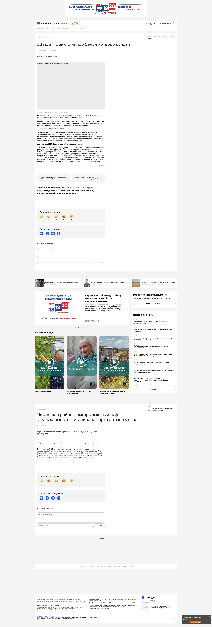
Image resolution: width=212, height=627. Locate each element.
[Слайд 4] (84, 327)
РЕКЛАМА (80, 28)
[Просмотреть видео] (49, 362)
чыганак (101, 165)
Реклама (117, 566)
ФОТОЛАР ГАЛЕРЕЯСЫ (65, 28)
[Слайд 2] (78, 327)
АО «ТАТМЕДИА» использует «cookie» (48, 617)
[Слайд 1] (75, 327)
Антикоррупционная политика (46, 616)
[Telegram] (53, 233)
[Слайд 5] (87, 327)
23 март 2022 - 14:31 (42, 50)
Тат (154, 23)
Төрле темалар (128, 566)
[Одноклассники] (47, 233)
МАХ (58, 190)
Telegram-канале (46, 179)
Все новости (154, 389)
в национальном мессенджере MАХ (86, 179)
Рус (146, 23)
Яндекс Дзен (73, 187)
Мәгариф (42, 408)
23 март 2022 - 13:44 (42, 425)
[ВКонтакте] (41, 233)
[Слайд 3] (81, 327)
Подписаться (195, 622)
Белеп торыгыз (44, 37)
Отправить (98, 261)
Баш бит (82, 566)
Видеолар (90, 566)
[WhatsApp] (58, 233)
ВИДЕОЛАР (51, 28)
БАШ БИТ (40, 28)
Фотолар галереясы (104, 566)
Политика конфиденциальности (46, 619)
